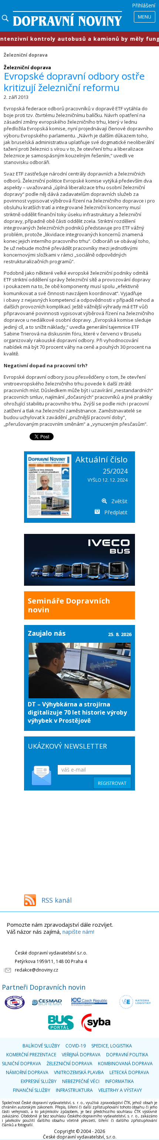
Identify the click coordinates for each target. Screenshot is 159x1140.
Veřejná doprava (81, 1055)
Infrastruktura (74, 1090)
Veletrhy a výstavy (120, 1090)
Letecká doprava (129, 1072)
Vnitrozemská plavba (79, 1072)
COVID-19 (75, 1046)
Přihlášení (143, 5)
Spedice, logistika (111, 1046)
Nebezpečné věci (80, 1081)
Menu (144, 16)
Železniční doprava (26, 55)
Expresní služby (39, 1081)
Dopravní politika (127, 1055)
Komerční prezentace (31, 1055)
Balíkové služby (41, 1046)
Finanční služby (31, 1090)
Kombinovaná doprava (125, 1063)
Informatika (119, 1081)
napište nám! (78, 931)
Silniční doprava (21, 1063)
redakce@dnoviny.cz (36, 970)
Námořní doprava (27, 1072)
